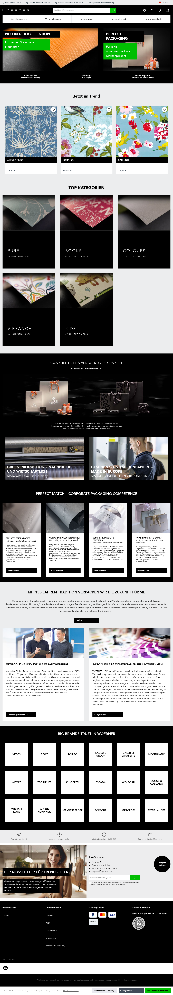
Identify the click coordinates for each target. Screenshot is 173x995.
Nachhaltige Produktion (18, 715)
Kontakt (6, 915)
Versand (49, 915)
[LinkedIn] (5, 968)
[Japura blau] (31, 131)
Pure (14, 251)
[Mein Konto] (152, 10)
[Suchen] (113, 10)
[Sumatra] (86, 131)
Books (73, 251)
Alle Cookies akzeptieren (157, 991)
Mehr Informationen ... (71, 991)
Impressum (51, 938)
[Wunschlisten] (144, 10)
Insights (78, 620)
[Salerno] (142, 131)
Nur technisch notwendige (105, 991)
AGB (95, 884)
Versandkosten (80, 980)
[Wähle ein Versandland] (160, 10)
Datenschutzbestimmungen (109, 882)
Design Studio (100, 715)
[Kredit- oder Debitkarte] (107, 915)
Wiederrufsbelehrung (55, 945)
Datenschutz (51, 930)
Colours (134, 251)
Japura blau (15, 160)
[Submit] (135, 877)
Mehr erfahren (13, 570)
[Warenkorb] (167, 10)
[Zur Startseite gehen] (16, 10)
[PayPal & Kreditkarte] (93, 915)
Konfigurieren (126, 991)
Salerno (123, 160)
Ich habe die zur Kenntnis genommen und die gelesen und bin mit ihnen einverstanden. (115, 883)
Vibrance (19, 329)
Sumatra (68, 160)
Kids (70, 329)
